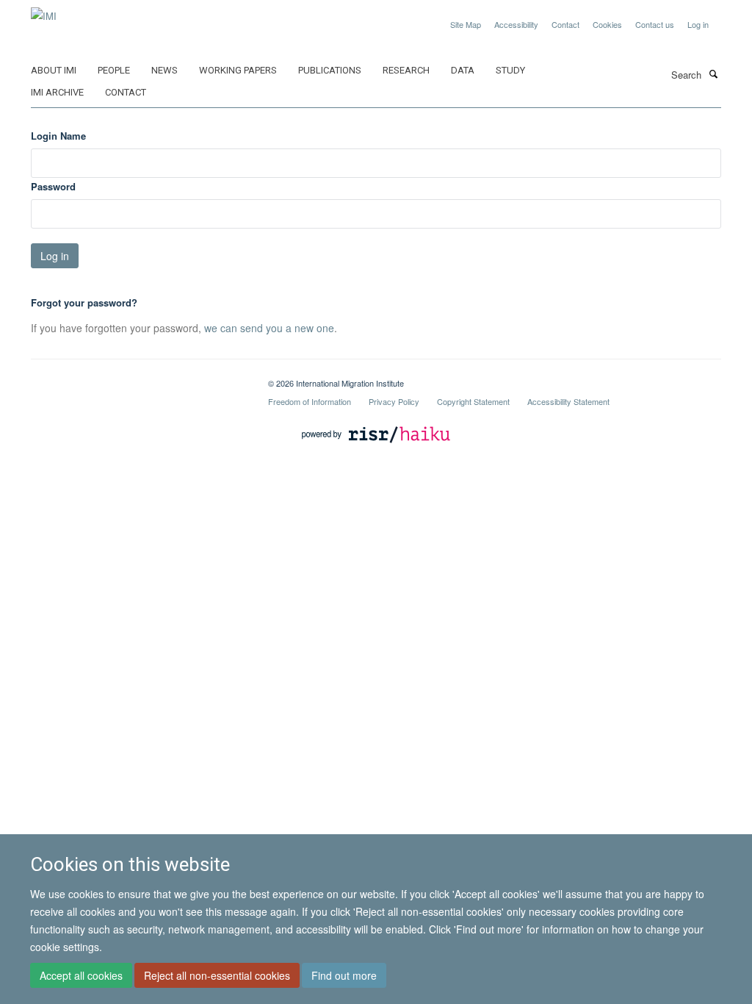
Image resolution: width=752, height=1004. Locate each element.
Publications (329, 70)
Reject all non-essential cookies (217, 975)
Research (406, 70)
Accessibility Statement (568, 401)
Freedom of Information (309, 401)
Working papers (238, 70)
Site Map (465, 24)
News (164, 70)
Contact (565, 24)
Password (53, 186)
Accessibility (516, 24)
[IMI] (44, 11)
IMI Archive (57, 92)
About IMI (53, 70)
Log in (698, 24)
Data (462, 70)
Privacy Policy (394, 401)
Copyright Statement (473, 401)
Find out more (344, 975)
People (114, 70)
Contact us (654, 24)
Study (510, 70)
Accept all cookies (81, 975)
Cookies (607, 24)
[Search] (713, 73)
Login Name (58, 136)
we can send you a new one (269, 327)
